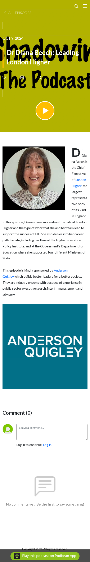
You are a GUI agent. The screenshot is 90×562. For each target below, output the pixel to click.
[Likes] (4, 77)
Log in (47, 445)
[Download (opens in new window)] (22, 77)
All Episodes (19, 12)
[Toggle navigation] (85, 6)
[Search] (76, 6)
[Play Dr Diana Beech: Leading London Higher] (45, 110)
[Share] (40, 77)
